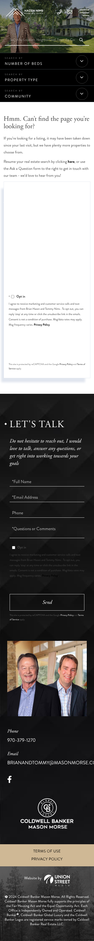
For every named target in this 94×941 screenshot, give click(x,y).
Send (47, 351)
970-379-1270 (21, 736)
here (71, 161)
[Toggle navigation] (84, 13)
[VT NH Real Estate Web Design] (47, 880)
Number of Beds (23, 63)
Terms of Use (47, 851)
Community (18, 96)
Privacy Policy (42, 324)
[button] (81, 40)
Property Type (21, 80)
